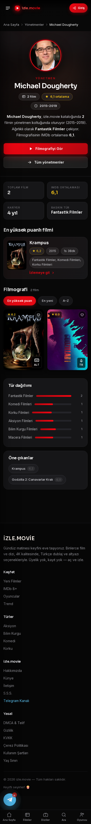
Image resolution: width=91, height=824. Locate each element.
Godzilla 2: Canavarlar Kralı (36, 479)
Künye (8, 678)
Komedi (9, 641)
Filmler (27, 820)
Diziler (45, 820)
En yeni (47, 301)
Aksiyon (9, 626)
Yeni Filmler (12, 581)
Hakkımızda (12, 670)
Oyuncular (11, 596)
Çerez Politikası (15, 745)
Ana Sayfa (9, 820)
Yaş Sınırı (10, 760)
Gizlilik (8, 730)
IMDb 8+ (10, 589)
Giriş (81, 8)
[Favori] (38, 315)
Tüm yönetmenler (49, 162)
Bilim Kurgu (12, 633)
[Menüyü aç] (7, 8)
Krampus (22, 468)
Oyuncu (82, 820)
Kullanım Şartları (15, 753)
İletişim (8, 686)
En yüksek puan (19, 301)
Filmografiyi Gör (49, 149)
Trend (8, 604)
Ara (64, 820)
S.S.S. (7, 693)
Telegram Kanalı (16, 701)
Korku (8, 648)
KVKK (7, 738)
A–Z (66, 301)
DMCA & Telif (14, 723)
